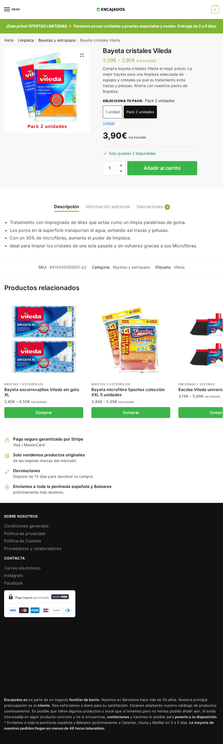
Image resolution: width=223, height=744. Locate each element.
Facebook (13, 583)
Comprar (44, 412)
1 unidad (113, 112)
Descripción (66, 206)
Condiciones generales (26, 525)
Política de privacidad (24, 533)
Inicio (9, 40)
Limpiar (109, 123)
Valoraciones (150, 206)
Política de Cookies (22, 540)
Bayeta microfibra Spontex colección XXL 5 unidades (128, 392)
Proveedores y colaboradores (32, 548)
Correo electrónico (22, 568)
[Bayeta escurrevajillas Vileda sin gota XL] (43, 339)
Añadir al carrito (162, 168)
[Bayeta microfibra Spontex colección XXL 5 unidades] (130, 339)
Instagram (13, 575)
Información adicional (108, 206)
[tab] (66, 202)
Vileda (179, 267)
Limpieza (26, 40)
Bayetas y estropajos (57, 40)
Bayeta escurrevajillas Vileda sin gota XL (41, 392)
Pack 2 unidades (140, 112)
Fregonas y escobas (196, 384)
